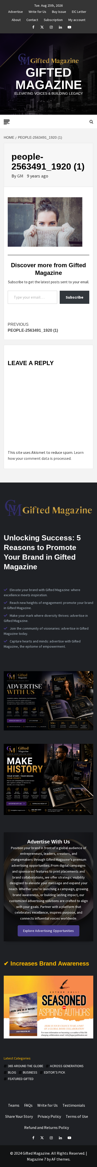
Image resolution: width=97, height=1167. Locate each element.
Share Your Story (19, 1116)
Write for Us (37, 10)
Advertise (15, 10)
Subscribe (74, 297)
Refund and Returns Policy (46, 1127)
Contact (32, 19)
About (16, 19)
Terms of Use (77, 1116)
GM (20, 176)
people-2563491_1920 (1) (33, 327)
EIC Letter (79, 10)
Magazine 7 (36, 1159)
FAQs (28, 1105)
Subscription (53, 19)
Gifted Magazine (48, 79)
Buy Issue (59, 10)
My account (76, 19)
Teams (13, 1105)
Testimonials (73, 1105)
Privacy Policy (49, 1116)
